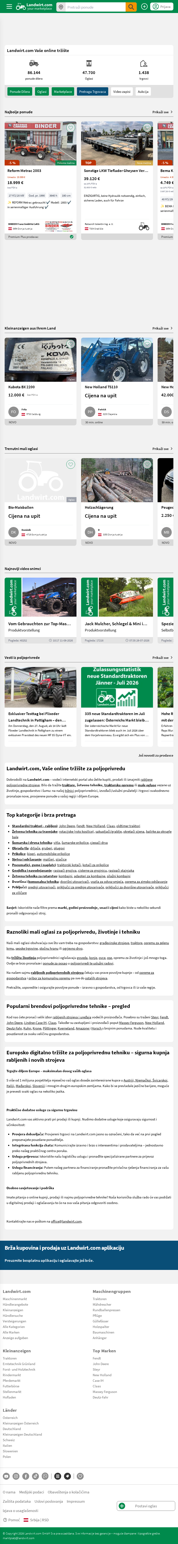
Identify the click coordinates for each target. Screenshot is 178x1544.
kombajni (65, 876)
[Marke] (67, 1476)
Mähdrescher (102, 1304)
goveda (82, 957)
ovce (102, 957)
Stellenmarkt (12, 1391)
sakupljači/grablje (108, 831)
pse (109, 957)
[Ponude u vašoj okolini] (61, 7)
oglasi (42, 91)
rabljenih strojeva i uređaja (72, 1017)
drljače (35, 848)
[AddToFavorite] (70, 127)
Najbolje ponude (19, 112)
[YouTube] (6, 1476)
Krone (37, 1028)
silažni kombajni (118, 876)
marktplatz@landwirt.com (19, 1538)
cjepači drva (99, 842)
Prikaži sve (161, 112)
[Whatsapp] (45, 1476)
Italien (7, 1445)
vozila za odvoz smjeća (107, 881)
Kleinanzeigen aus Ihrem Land (30, 328)
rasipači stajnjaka (121, 870)
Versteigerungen (14, 1321)
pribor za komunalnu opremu (49, 978)
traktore (136, 942)
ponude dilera (20, 91)
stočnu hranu (48, 948)
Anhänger (100, 1337)
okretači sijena (133, 831)
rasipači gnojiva (64, 870)
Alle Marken (11, 1332)
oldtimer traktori (128, 825)
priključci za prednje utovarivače (80, 887)
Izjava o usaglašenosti (20, 1510)
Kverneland (66, 1028)
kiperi (31, 853)
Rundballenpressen (106, 1310)
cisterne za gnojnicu (92, 870)
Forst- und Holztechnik (19, 1369)
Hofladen (9, 1397)
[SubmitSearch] (131, 7)
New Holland (95, 825)
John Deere (67, 825)
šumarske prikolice (75, 842)
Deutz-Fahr (14, 1028)
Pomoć (14, 1519)
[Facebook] (25, 1476)
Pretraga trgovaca (92, 91)
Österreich (10, 1417)
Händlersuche (13, 1315)
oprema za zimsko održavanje (146, 881)
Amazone (83, 1028)
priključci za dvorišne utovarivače (129, 887)
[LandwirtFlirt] (80, 1476)
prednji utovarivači (41, 887)
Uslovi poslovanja (49, 1501)
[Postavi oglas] (144, 6)
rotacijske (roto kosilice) (76, 831)
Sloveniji (38, 1085)
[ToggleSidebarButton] (9, 6)
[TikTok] (35, 1476)
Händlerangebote (15, 1304)
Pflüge (97, 1315)
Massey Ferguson (131, 1022)
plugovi (59, 848)
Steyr (154, 1017)
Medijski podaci (31, 1492)
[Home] (34, 6)
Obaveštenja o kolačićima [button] (68, 1492)
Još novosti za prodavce (155, 755)
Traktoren (100, 1298)
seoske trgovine (27, 948)
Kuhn (27, 1028)
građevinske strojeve (114, 942)
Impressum (76, 1501)
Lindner (29, 1022)
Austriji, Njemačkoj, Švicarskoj (145, 1080)
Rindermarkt (12, 1374)
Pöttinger (49, 1028)
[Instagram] (16, 1476)
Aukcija (143, 91)
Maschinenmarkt (15, 1298)
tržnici (69, 790)
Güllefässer (100, 1321)
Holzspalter (101, 1326)
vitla (57, 842)
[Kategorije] (57, 1476)
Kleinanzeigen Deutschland (22, 1434)
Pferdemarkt (11, 1380)
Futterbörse (11, 1386)
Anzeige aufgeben (15, 1337)
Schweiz (9, 1439)
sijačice (61, 859)
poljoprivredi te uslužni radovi (91, 963)
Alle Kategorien (14, 1326)
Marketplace (63, 91)
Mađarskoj (23, 1085)
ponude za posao (55, 963)
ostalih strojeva (96, 978)
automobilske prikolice (53, 853)
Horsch (96, 1028)
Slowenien (10, 1451)
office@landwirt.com (66, 1221)
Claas (111, 825)
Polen (7, 1456)
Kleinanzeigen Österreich (21, 1423)
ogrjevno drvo (73, 948)
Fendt (80, 825)
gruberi (47, 848)
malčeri (48, 859)
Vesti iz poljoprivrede (22, 657)
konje (93, 957)
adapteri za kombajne (89, 876)
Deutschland (12, 1428)
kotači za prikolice (96, 864)
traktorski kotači (69, 864)
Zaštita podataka (17, 1501)
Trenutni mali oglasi (21, 448)
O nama (9, 1492)
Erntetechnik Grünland (19, 1363)
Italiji (10, 1085)
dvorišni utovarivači (74, 881)
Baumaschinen (103, 1332)
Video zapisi (121, 91)
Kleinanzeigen (13, 1310)
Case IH (41, 1022)
